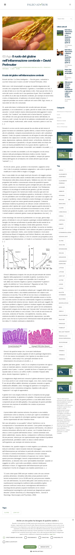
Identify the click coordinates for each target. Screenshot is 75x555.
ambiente (61, 191)
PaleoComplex (63, 315)
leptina (61, 288)
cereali (61, 216)
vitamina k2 (62, 359)
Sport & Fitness (60, 123)
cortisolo (62, 220)
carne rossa (63, 212)
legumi (61, 284)
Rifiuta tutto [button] (45, 547)
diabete (61, 224)
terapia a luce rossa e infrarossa (65, 337)
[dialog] (37, 536)
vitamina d (62, 354)
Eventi (58, 114)
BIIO (69, 199)
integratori (62, 257)
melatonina (62, 299)
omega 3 (61, 311)
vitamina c (62, 350)
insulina (61, 253)
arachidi (61, 199)
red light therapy (64, 332)
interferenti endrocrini (62, 262)
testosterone (63, 342)
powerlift (62, 327)
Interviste (59, 117)
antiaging (62, 195)
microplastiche (63, 303)
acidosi (61, 170)
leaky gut (16, 512)
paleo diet (62, 319)
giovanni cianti (63, 236)
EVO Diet (61, 228)
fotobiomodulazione (65, 232)
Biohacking (62, 203)
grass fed (62, 245)
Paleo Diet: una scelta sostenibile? (69, 71)
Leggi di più (52, 534)
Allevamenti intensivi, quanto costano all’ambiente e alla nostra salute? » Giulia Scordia (68, 89)
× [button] (73, 520)
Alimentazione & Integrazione (22, 67)
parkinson (62, 323)
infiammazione (63, 249)
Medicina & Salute (36, 67)
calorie (61, 207)
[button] (37, 551)
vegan (61, 346)
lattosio (61, 272)
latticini (61, 267)
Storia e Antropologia (62, 126)
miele (60, 307)
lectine (61, 280)
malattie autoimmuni (62, 294)
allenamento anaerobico (63, 175)
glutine (6, 512)
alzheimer (62, 187)
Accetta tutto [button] (30, 547)
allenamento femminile (63, 182)
